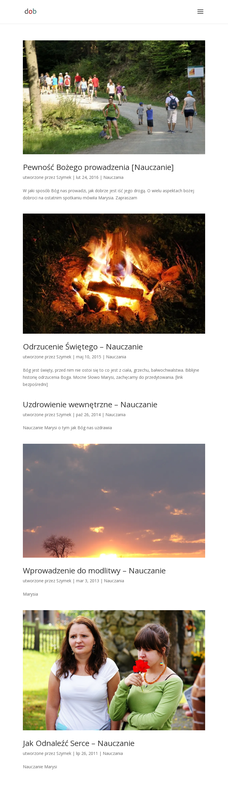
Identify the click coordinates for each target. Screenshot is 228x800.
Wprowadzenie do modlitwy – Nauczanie (94, 570)
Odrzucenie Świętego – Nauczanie (83, 346)
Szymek (63, 177)
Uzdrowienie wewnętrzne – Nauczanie (90, 404)
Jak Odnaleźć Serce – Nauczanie (78, 743)
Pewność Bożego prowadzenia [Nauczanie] (98, 167)
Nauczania (113, 177)
